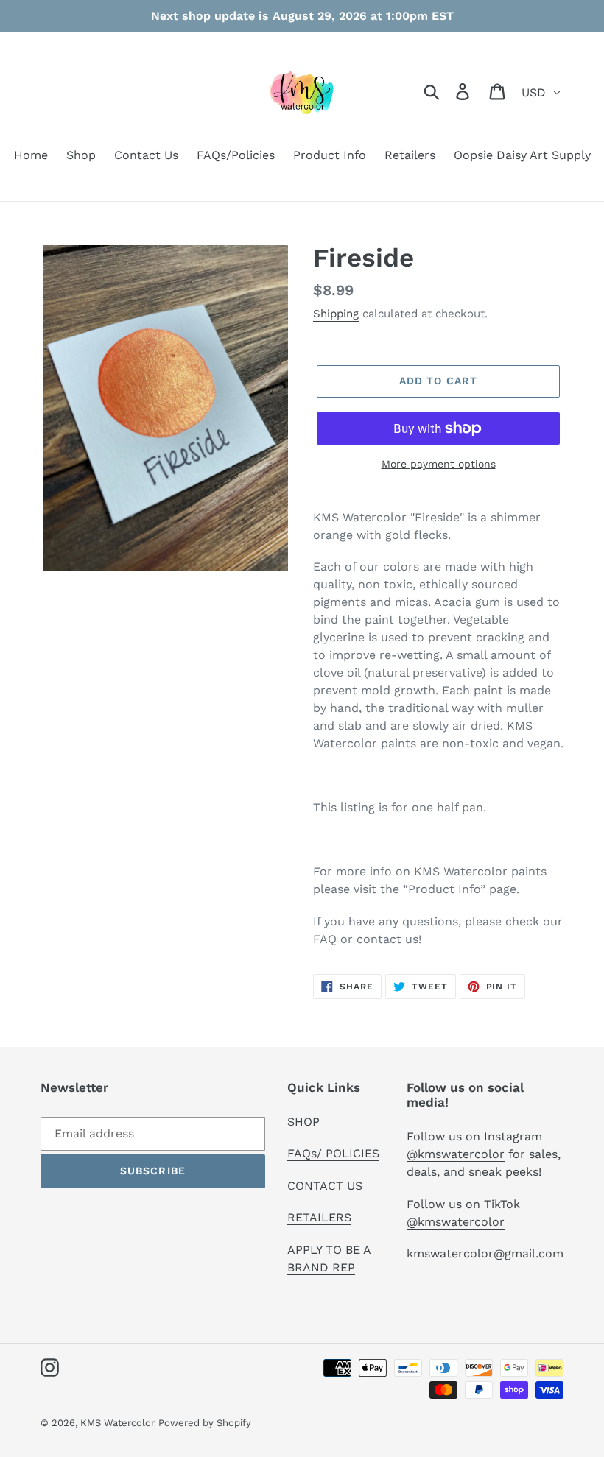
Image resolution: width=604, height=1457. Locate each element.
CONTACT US (324, 1186)
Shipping (336, 313)
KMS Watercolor (117, 1422)
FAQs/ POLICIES (333, 1153)
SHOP (303, 1122)
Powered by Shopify (204, 1422)
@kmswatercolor (456, 1154)
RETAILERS (319, 1217)
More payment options (439, 464)
